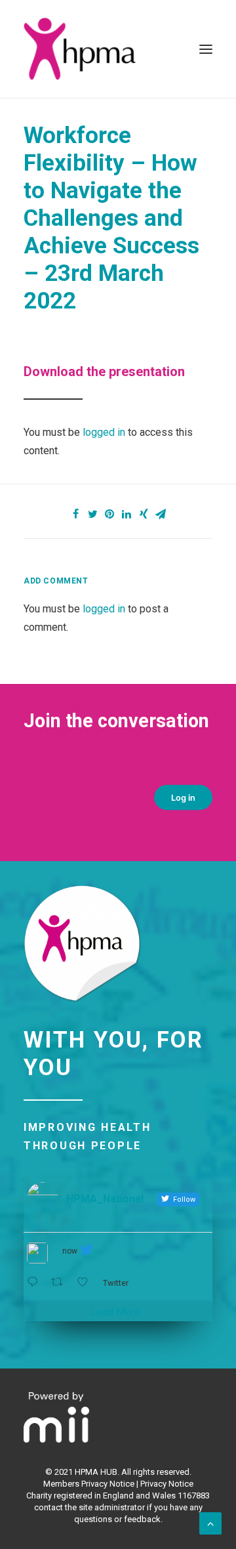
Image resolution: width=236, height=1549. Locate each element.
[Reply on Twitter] (36, 1282)
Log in (183, 797)
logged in (104, 432)
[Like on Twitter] (86, 1282)
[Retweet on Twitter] (61, 1282)
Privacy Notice (166, 1484)
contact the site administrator (89, 1507)
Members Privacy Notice (88, 1484)
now (69, 1251)
